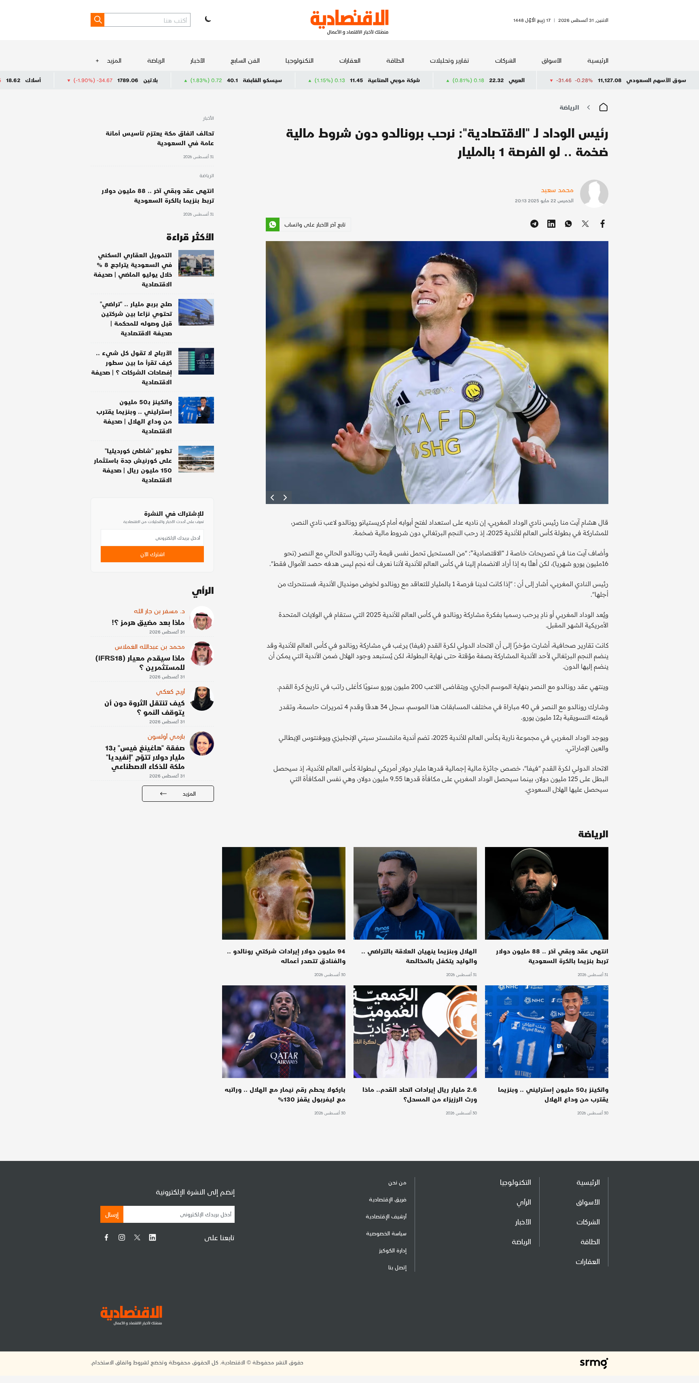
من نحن (397, 1182)
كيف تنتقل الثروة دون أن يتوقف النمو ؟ (144, 707)
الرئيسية (597, 60)
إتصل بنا (397, 1267)
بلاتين (234, 79)
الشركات (505, 60)
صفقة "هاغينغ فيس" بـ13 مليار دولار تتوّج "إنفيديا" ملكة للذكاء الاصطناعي (145, 756)
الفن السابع (245, 60)
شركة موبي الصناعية (478, 79)
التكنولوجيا (299, 60)
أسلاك (117, 79)
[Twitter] (137, 1237)
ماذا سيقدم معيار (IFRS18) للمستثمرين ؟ (140, 662)
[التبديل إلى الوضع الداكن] (207, 20)
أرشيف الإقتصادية (386, 1216)
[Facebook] (106, 1237)
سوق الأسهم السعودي (656, 79)
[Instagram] (122, 1237)
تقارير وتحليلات (449, 60)
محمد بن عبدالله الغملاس (150, 646)
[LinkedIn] (152, 1237)
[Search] (97, 20)
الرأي (524, 1201)
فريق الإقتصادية (388, 1199)
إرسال (112, 1214)
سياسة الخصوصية (386, 1233)
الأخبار (198, 60)
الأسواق (551, 60)
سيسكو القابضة (346, 79)
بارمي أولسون (166, 736)
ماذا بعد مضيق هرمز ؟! (148, 622)
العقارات (349, 60)
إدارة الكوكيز (393, 1250)
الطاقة (395, 60)
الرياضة (156, 60)
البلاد (9, 79)
